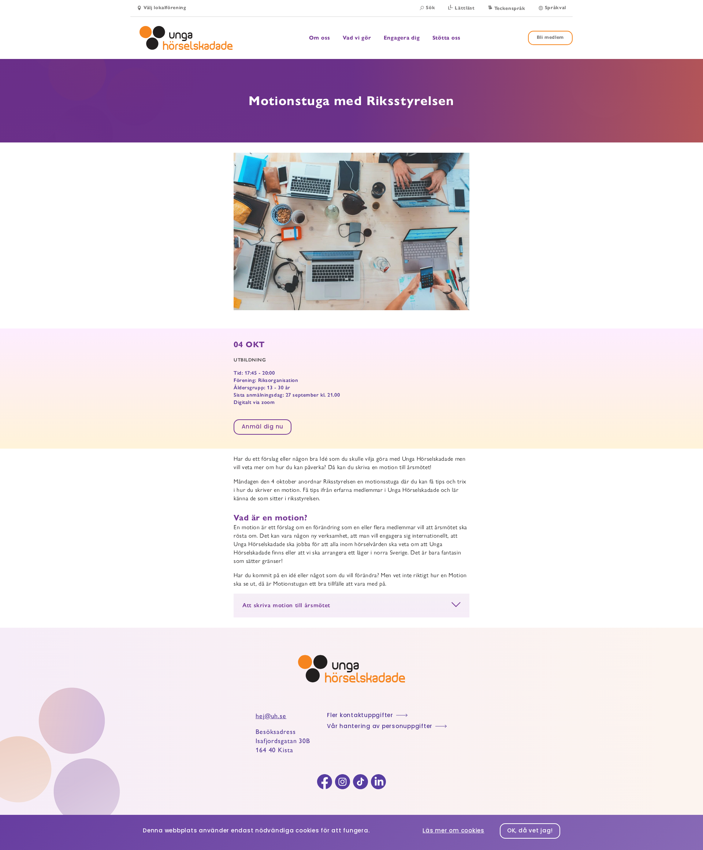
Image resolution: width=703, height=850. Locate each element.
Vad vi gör (357, 38)
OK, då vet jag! (530, 831)
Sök (430, 8)
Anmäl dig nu (262, 427)
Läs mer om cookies (453, 831)
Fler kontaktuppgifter (360, 716)
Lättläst (465, 8)
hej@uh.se (271, 716)
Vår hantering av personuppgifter (379, 727)
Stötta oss (446, 37)
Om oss (320, 38)
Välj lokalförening (165, 8)
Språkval (555, 8)
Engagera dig (402, 38)
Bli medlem (550, 37)
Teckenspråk (509, 8)
